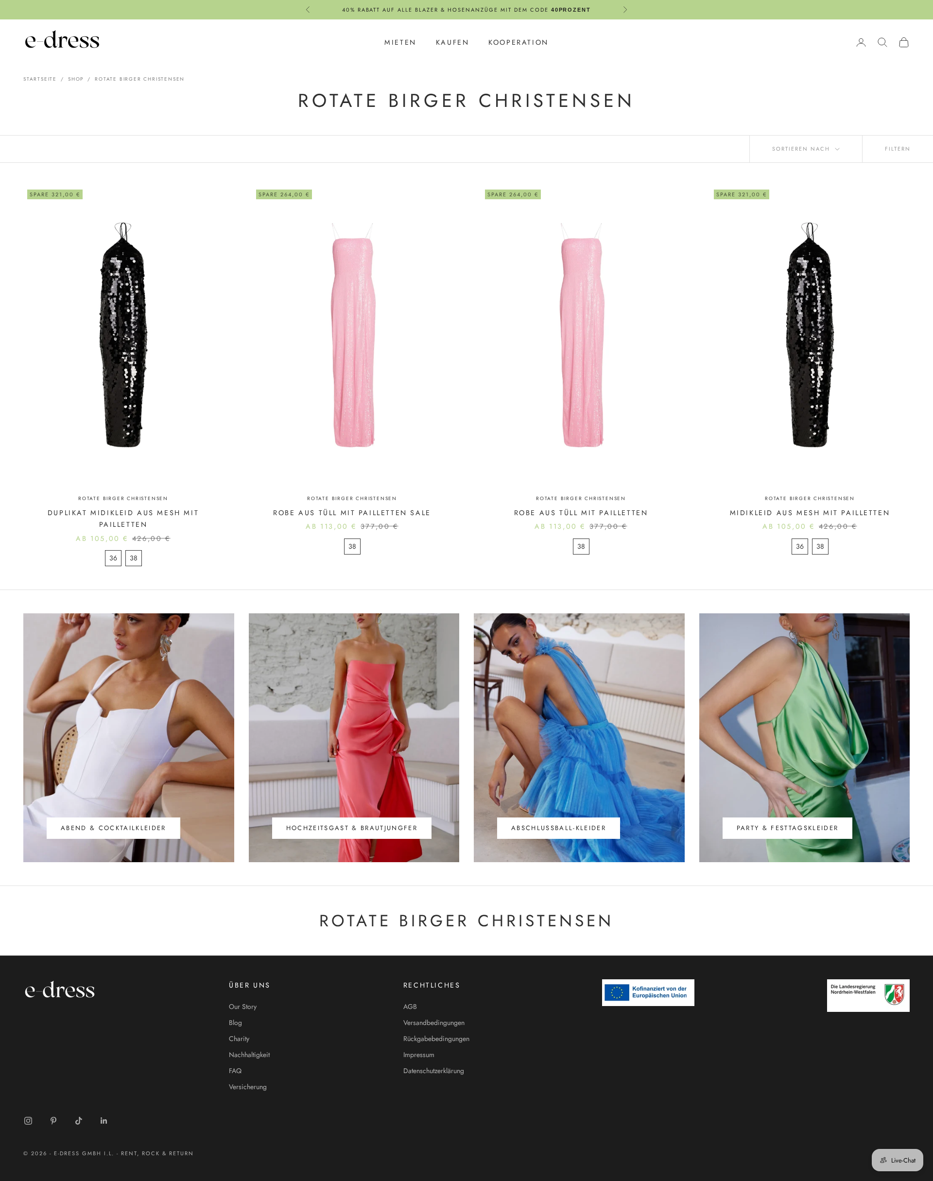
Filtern (898, 149)
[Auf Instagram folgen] (28, 1121)
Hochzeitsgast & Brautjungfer (352, 828)
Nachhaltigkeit (249, 1054)
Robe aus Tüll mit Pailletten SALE (352, 513)
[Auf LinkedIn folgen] (104, 1121)
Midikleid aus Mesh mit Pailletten (810, 513)
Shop (76, 79)
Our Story (243, 1006)
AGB (410, 1006)
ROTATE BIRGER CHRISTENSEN (140, 79)
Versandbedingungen (434, 1022)
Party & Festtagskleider (788, 828)
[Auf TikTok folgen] (79, 1121)
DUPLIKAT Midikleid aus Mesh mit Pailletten (123, 518)
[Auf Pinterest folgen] (53, 1121)
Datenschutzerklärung (433, 1071)
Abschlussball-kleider (558, 828)
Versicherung (248, 1087)
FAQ (235, 1071)
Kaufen (452, 42)
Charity (239, 1038)
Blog (235, 1022)
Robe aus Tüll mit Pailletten (581, 513)
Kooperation (518, 42)
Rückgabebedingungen (436, 1038)
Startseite (40, 79)
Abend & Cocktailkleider (113, 828)
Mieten (400, 42)
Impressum (418, 1054)
